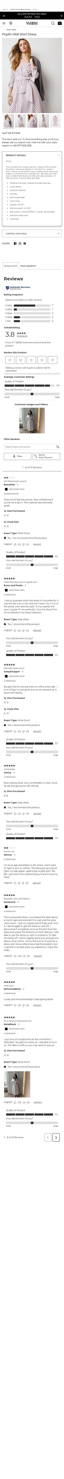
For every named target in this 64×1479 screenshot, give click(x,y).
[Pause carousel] (61, 16)
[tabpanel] (32, 706)
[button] (59, 23)
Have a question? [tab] (28, 266)
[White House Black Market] (32, 23)
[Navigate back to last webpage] (4, 30)
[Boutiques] (11, 23)
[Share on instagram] (20, 243)
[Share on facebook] (15, 243)
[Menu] (4, 23)
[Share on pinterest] (25, 243)
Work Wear (11, 30)
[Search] (53, 23)
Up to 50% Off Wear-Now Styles (32, 14)
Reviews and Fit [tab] (10, 266)
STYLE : (9, 161)
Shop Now (28, 17)
